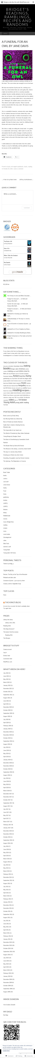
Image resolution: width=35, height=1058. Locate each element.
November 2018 (7, 766)
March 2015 (6, 858)
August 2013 (6, 861)
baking (27, 366)
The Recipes (6, 638)
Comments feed (7, 658)
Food (4, 491)
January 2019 (7, 759)
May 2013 (6, 868)
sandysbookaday (11, 318)
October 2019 (7, 738)
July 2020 (6, 719)
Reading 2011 (9, 635)
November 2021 (7, 688)
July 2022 (6, 673)
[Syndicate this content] (4, 602)
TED (15, 397)
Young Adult (9, 402)
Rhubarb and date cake (9, 577)
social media (16, 395)
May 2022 (6, 679)
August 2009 (6, 991)
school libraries (17, 393)
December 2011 (7, 905)
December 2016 (7, 831)
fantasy (11, 376)
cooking (10, 371)
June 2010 (6, 961)
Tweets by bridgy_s (8, 563)
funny (28, 376)
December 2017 (7, 793)
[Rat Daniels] (29, 264)
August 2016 (6, 843)
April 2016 (6, 855)
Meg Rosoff (6, 383)
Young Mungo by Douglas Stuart (12, 436)
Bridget (13, 369)
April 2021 (6, 704)
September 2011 (7, 914)
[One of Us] (29, 250)
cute (7, 373)
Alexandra (5, 366)
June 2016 (6, 849)
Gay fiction (14, 378)
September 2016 (7, 840)
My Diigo (5, 1015)
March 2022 (6, 682)
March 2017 (6, 821)
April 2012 (6, 892)
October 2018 (7, 769)
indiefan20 (10, 313)
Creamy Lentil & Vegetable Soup (12, 583)
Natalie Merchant (7, 385)
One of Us (6, 248)
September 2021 (7, 694)
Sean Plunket (10, 395)
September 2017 (7, 803)
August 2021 (6, 697)
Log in (5, 652)
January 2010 (7, 976)
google (4, 380)
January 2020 (7, 728)
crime (21, 371)
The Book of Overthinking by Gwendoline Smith (16, 439)
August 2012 (6, 883)
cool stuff (15, 371)
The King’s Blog (13, 602)
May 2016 (6, 852)
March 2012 (6, 896)
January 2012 (7, 902)
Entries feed (6, 655)
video (11, 399)
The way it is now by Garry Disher (12, 452)
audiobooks (20, 166)
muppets (18, 383)
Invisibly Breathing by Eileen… (23, 332)
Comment (27, 208)
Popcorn (29, 388)
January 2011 (7, 939)
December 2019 (7, 732)
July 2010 (6, 957)
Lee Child (24, 380)
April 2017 (6, 818)
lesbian (5, 500)
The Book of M (8, 241)
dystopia (26, 373)
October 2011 (7, 911)
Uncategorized (7, 537)
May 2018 (6, 784)
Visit (9, 1004)
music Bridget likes (8, 522)
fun (24, 376)
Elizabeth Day (8, 250)
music (23, 383)
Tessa (18, 397)
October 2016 (7, 837)
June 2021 (6, 701)
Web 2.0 (16, 400)
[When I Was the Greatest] (29, 257)
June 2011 (6, 923)
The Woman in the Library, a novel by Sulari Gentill (17, 448)
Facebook (5, 376)
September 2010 (7, 951)
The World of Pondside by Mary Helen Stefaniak (16, 433)
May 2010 (6, 964)
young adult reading (22, 402)
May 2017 (6, 815)
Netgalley (22, 385)
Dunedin (21, 373)
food (21, 376)
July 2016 (6, 846)
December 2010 (7, 942)
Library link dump (8, 619)
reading (30, 166)
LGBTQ (5, 503)
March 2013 (6, 871)
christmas (22, 369)
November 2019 (7, 735)
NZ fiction (8, 388)
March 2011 (6, 933)
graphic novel (10, 380)
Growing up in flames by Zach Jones (13, 455)
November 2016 (7, 834)
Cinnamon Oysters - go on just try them (14, 580)
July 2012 (6, 886)
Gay (11, 378)
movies (5, 518)
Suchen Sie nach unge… (14, 303)
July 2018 (6, 778)
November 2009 (7, 982)
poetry (25, 388)
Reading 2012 (7, 625)
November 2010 (7, 945)
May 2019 (6, 753)
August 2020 (6, 716)
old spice (14, 388)
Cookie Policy (6, 1050)
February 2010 (7, 973)
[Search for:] (31, 33)
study (12, 397)
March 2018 (6, 790)
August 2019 (6, 744)
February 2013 (7, 874)
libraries (5, 509)
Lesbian (29, 380)
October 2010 (7, 948)
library (5, 512)
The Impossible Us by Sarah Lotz (12, 430)
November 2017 (7, 797)
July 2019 (6, 747)
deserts (17, 373)
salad (11, 393)
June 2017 (6, 812)
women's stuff (7, 546)
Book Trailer (6, 472)
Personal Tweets (12, 560)
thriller (21, 397)
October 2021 (7, 691)
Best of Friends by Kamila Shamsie (13, 422)
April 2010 (6, 967)
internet (20, 380)
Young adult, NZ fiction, (9, 553)
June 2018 (6, 781)
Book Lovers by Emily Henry (11, 415)
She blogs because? (8, 629)
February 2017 (7, 824)
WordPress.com (7, 661)
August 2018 (6, 775)
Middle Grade (12, 383)
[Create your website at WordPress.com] (17, 2)
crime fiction (6, 484)
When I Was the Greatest (11, 255)
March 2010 (6, 970)
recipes (25, 390)
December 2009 (7, 979)
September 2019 (7, 741)
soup (9, 397)
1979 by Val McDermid (26, 179)
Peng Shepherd (8, 243)
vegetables (5, 400)
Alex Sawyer (7, 264)
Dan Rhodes (12, 373)
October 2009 (7, 985)
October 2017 (7, 800)
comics (27, 369)
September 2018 (7, 772)
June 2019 (6, 750)
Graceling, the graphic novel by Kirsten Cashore (16, 458)
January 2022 (7, 685)
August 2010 (6, 954)
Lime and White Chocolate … (23, 295)
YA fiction (22, 400)
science (24, 393)
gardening (6, 378)
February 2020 (7, 725)
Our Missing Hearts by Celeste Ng (12, 418)
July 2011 (5, 920)
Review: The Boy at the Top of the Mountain (15, 574)
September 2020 (7, 713)
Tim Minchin (27, 397)
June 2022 (6, 676)
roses (8, 393)
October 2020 (7, 710)
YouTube (5, 404)
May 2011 (6, 926)
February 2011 (7, 936)
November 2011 (7, 908)
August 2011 (6, 917)
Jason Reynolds (8, 257)
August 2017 (6, 806)
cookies (5, 371)
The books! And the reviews (10, 632)
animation (10, 366)
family (5, 488)
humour (16, 380)
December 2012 (7, 877)
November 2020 (7, 707)
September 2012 (7, 880)
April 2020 (6, 722)
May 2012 (6, 889)
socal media (6, 534)
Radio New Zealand (7, 390)
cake (16, 369)
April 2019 (6, 756)
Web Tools (6, 543)
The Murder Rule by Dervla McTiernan (13, 445)
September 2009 (7, 988)
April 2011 (6, 930)
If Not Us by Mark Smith (9, 179)
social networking (24, 395)
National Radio (14, 385)
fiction (16, 376)
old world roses (19, 388)
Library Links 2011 (10, 622)
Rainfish (5, 442)
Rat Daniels (7, 262)
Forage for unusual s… (13, 308)
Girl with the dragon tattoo (25, 378)
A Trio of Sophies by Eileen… (23, 329)
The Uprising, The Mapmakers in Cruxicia (14, 461)
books (9, 166)
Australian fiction (18, 366)
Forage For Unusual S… (13, 298)
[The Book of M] (29, 243)
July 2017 (6, 809)
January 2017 (7, 827)
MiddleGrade (6, 515)
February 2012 (7, 899)
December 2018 (7, 762)
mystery (29, 383)
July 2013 (6, 865)
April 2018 (6, 787)
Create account (7, 649)
